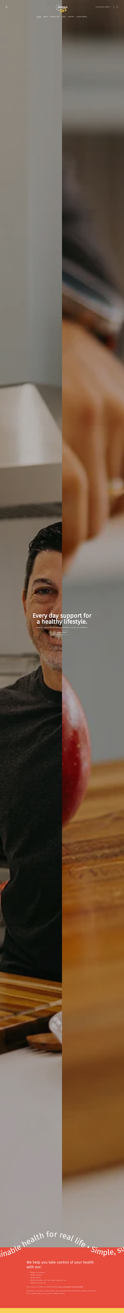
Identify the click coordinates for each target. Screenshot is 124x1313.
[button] (7, 7)
